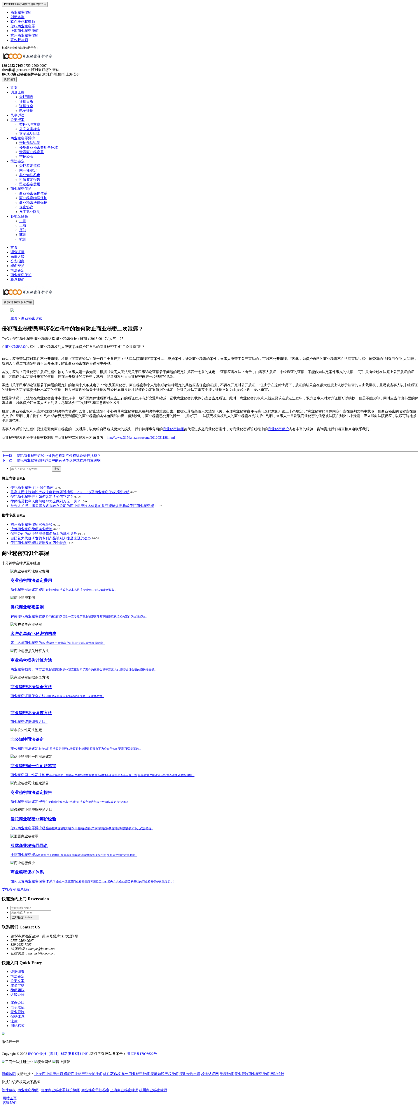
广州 (22, 221)
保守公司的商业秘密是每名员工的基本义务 (43, 533)
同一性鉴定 (28, 170)
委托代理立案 (29, 124)
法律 (14, 1021)
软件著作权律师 (22, 21)
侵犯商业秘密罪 (22, 26)
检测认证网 (210, 1074)
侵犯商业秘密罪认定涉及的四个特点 (38, 543)
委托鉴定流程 (29, 166)
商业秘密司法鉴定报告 (31, 792)
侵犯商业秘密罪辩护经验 (33, 819)
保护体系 (17, 1016)
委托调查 (26, 97)
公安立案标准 (29, 129)
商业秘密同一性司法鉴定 (33, 765)
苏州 (22, 235)
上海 (22, 225)
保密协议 (26, 207)
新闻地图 (9, 1074)
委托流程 (9, 889)
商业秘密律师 (21, 12)
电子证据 (26, 110)
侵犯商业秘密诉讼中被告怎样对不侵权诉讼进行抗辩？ (59, 456)
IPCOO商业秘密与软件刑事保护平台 (25, 4)
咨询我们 (10, 1103)
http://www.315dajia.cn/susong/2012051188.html (141, 437)
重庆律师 (227, 1074)
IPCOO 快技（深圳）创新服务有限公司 (58, 1054)
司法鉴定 (17, 161)
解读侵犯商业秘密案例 (78, 616)
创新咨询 (17, 17)
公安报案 (17, 120)
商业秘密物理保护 (33, 198)
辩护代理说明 (29, 143)
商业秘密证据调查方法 (31, 713)
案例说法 (17, 1003)
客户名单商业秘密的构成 (33, 633)
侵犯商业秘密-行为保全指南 (32, 487)
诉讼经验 (17, 994)
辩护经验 (26, 156)
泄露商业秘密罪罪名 (29, 845)
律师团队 (17, 990)
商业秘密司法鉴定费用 (31, 580)
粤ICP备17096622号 (142, 1054)
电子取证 (17, 1007)
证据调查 (17, 972)
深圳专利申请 (189, 1074)
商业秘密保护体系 (33, 193)
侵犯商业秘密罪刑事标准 (38, 147)
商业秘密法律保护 (33, 202)
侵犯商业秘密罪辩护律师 (83, 1074)
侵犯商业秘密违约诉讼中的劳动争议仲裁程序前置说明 (59, 460)
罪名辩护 (17, 266)
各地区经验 (19, 216)
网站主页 (10, 1098)
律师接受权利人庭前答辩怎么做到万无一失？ (45, 501)
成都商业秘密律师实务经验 (31, 529)
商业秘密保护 (21, 189)
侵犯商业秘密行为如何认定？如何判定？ (42, 496)
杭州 (22, 239)
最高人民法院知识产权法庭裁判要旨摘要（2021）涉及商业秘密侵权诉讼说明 (70, 492)
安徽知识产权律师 (164, 1074)
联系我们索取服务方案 (18, 302)
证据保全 (26, 106)
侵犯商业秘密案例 (27, 607)
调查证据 (17, 92)
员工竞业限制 (29, 212)
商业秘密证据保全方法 (31, 686)
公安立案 (17, 981)
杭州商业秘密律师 (24, 35)
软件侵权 (9, 1090)
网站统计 (277, 1074)
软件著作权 (112, 1074)
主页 (14, 318)
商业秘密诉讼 (31, 318)
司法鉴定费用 (29, 184)
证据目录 (26, 101)
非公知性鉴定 (29, 175)
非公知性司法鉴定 (27, 739)
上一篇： (9, 456)
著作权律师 (19, 40)
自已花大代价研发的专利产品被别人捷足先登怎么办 (50, 538)
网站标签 (17, 1026)
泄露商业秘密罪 (31, 152)
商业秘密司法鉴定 (95, 1090)
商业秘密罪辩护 (22, 138)
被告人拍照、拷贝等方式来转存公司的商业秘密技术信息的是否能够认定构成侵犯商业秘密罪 (82, 506)
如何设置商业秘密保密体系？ (92, 881)
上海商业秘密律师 (24, 31)
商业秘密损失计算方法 (31, 660)
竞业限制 (17, 1012)
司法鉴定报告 (29, 179)
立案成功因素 (29, 133)
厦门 (22, 230)
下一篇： (9, 460)
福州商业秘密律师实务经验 (31, 524)
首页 (14, 87)
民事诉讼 (17, 115)
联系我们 (9, 79)
